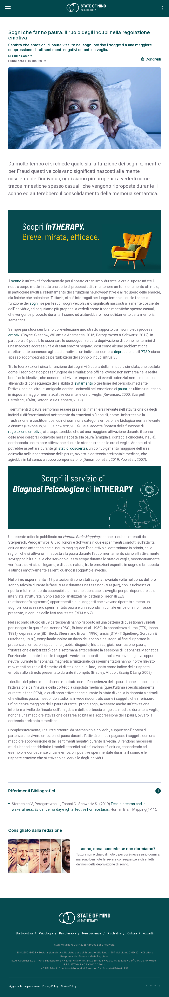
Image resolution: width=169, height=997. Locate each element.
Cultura (132, 933)
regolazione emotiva (24, 431)
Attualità (148, 933)
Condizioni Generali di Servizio (77, 968)
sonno (16, 281)
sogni (34, 303)
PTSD (145, 351)
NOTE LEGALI (49, 968)
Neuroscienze (91, 933)
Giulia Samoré (22, 56)
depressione (124, 351)
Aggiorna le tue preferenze (24, 986)
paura (122, 389)
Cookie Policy (68, 986)
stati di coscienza (72, 448)
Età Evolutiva (24, 933)
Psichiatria (114, 933)
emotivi (14, 335)
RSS (126, 968)
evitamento (83, 383)
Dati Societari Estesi (110, 968)
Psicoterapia (67, 933)
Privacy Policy (50, 986)
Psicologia (46, 933)
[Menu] (8, 8)
